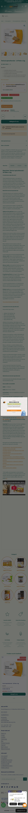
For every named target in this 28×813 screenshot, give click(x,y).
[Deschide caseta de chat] (25, 805)
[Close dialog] (1, 398)
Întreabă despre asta (21, 804)
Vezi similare (13, 804)
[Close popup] (25, 793)
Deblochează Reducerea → (14, 410)
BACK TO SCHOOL (14, 404)
